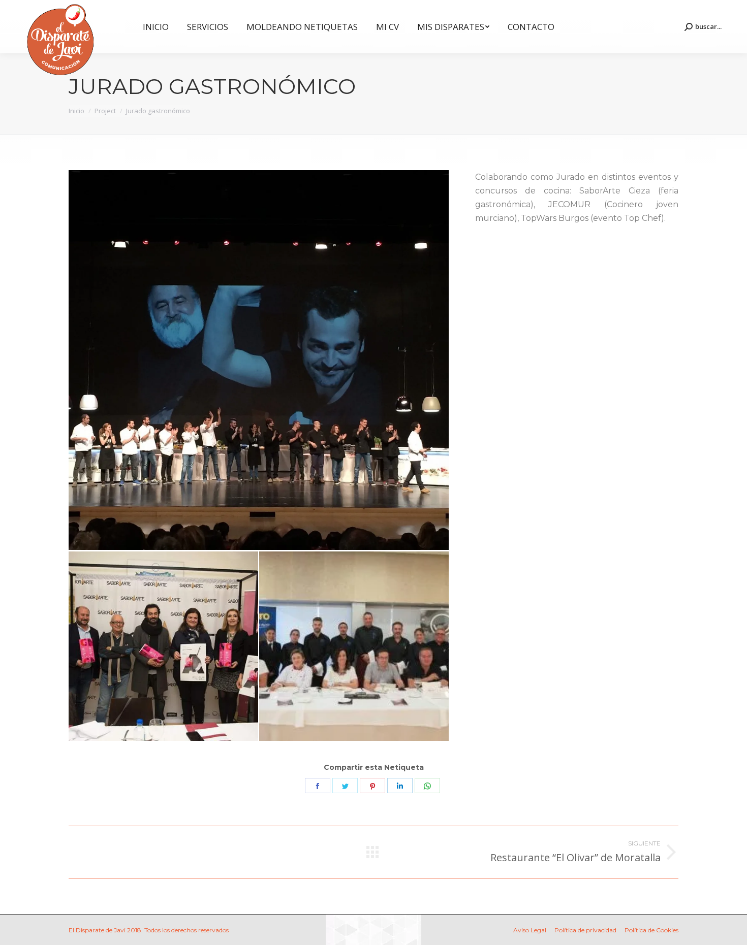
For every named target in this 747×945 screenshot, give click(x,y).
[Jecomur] (354, 646)
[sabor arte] (164, 646)
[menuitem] (156, 26)
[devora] (259, 360)
